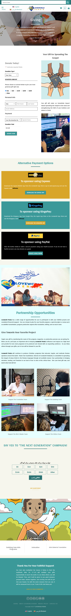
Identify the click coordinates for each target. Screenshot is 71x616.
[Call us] (37, 598)
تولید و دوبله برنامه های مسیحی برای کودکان (35, 463)
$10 (29, 466)
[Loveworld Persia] (35, 8)
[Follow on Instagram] (31, 598)
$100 (18, 91)
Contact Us (54, 603)
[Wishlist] (61, 8)
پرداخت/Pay (35, 477)
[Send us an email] (34, 598)
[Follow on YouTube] (40, 598)
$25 (40, 466)
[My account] (64, 8)
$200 (23, 91)
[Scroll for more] (35, 41)
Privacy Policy (43, 603)
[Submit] (68, 2)
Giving (15, 603)
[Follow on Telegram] (43, 598)
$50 (12, 91)
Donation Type (10, 71)
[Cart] (69, 8)
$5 (17, 466)
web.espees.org (54, 185)
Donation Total (9, 124)
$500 (29, 91)
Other (8, 93)
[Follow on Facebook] (28, 598)
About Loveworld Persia (28, 603)
